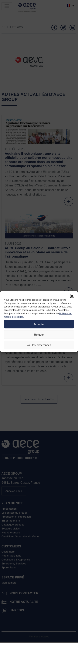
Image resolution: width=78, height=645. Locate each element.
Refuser (39, 334)
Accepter (39, 324)
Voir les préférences (39, 344)
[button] (72, 296)
